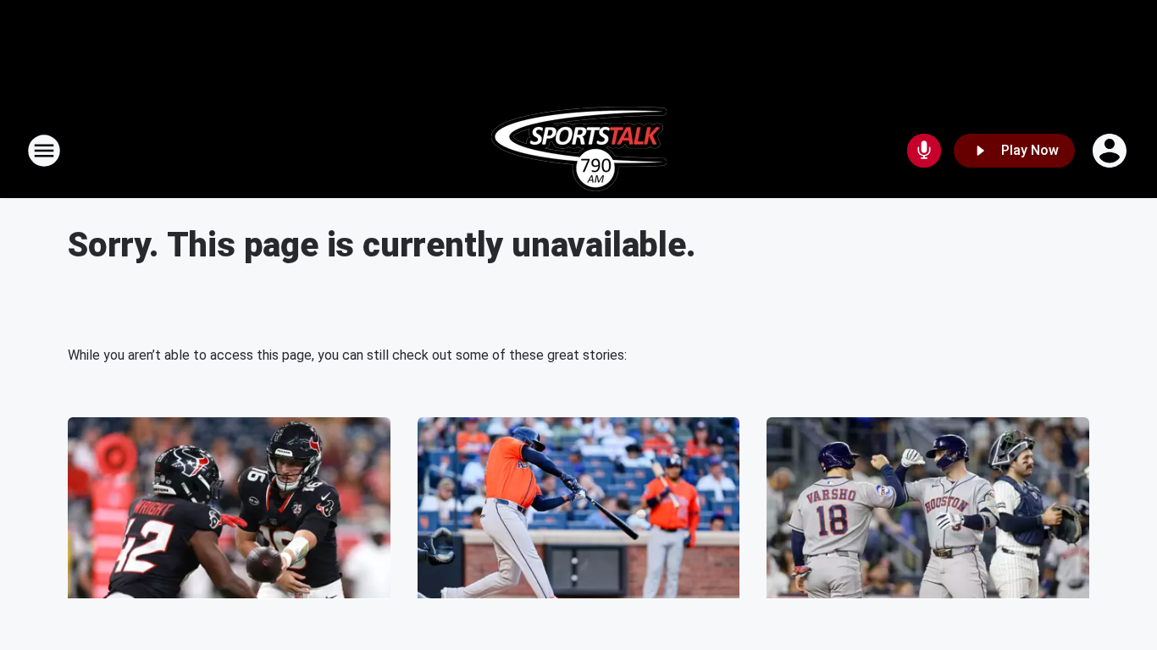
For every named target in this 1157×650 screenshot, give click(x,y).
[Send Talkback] (924, 151)
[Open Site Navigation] (44, 151)
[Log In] (1111, 151)
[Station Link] (579, 151)
